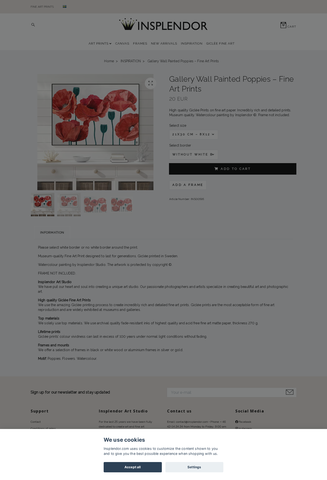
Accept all (132, 467)
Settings (194, 467)
